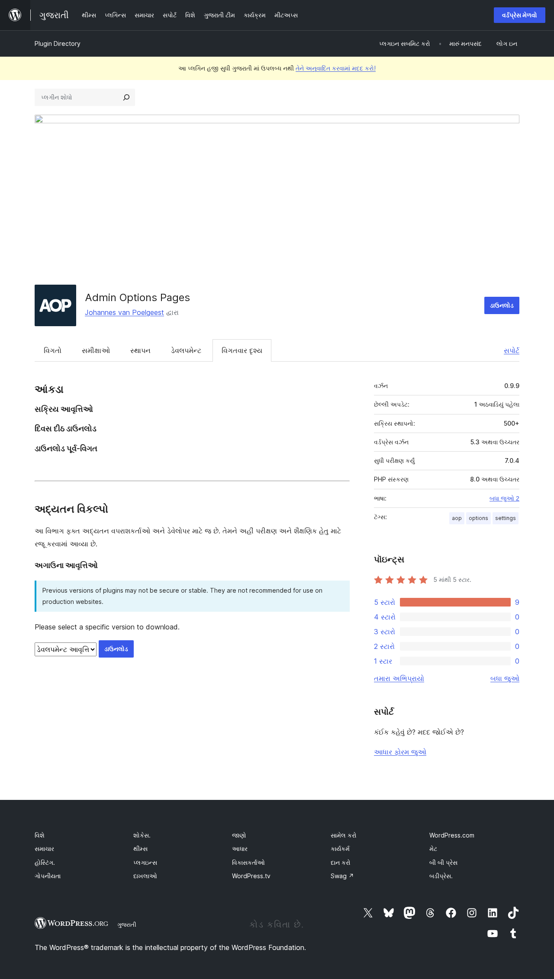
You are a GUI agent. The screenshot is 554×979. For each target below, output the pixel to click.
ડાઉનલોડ (502, 305)
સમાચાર (44, 848)
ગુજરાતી (126, 924)
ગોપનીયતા (48, 875)
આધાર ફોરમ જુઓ (400, 752)
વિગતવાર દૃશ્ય (242, 350)
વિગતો (52, 350)
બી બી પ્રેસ (443, 862)
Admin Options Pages (137, 297)
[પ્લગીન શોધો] (126, 97)
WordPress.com (451, 835)
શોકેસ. (142, 835)
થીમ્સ (140, 848)
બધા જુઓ (504, 678)
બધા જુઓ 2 (504, 498)
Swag (342, 875)
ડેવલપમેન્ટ (186, 350)
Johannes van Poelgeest (124, 312)
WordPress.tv (251, 875)
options (478, 518)
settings (505, 518)
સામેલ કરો (344, 835)
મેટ (433, 848)
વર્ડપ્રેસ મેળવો (519, 15)
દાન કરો (341, 862)
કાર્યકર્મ (340, 848)
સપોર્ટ (511, 350)
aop (457, 518)
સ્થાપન (140, 350)
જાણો (239, 835)
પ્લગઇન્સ (145, 862)
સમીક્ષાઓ (96, 350)
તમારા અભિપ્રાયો (399, 678)
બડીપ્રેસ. (441, 875)
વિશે (40, 835)
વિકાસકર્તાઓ (248, 862)
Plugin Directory (58, 43)
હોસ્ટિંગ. (45, 862)
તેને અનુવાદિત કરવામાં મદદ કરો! (336, 68)
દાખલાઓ (145, 875)
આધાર (240, 848)
